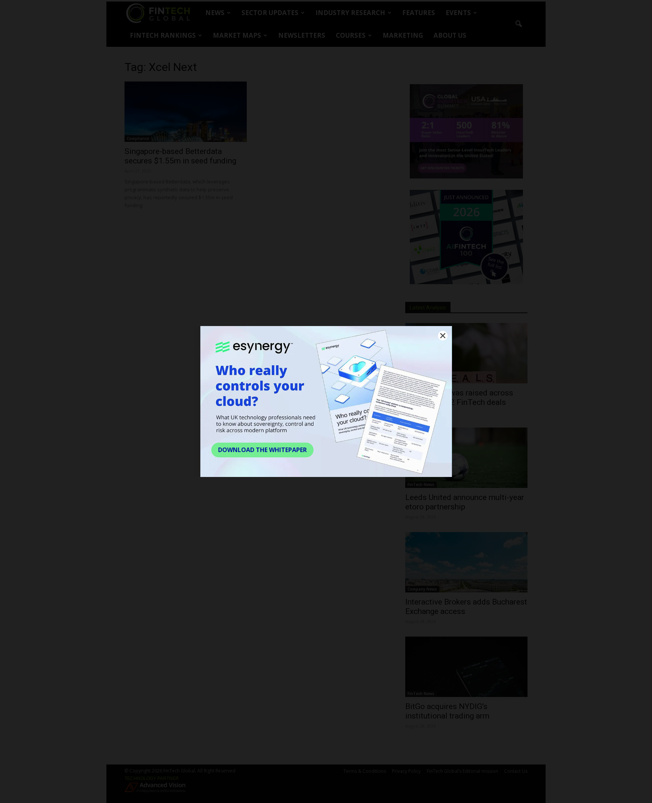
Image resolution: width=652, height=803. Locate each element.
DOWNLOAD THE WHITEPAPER (262, 450)
